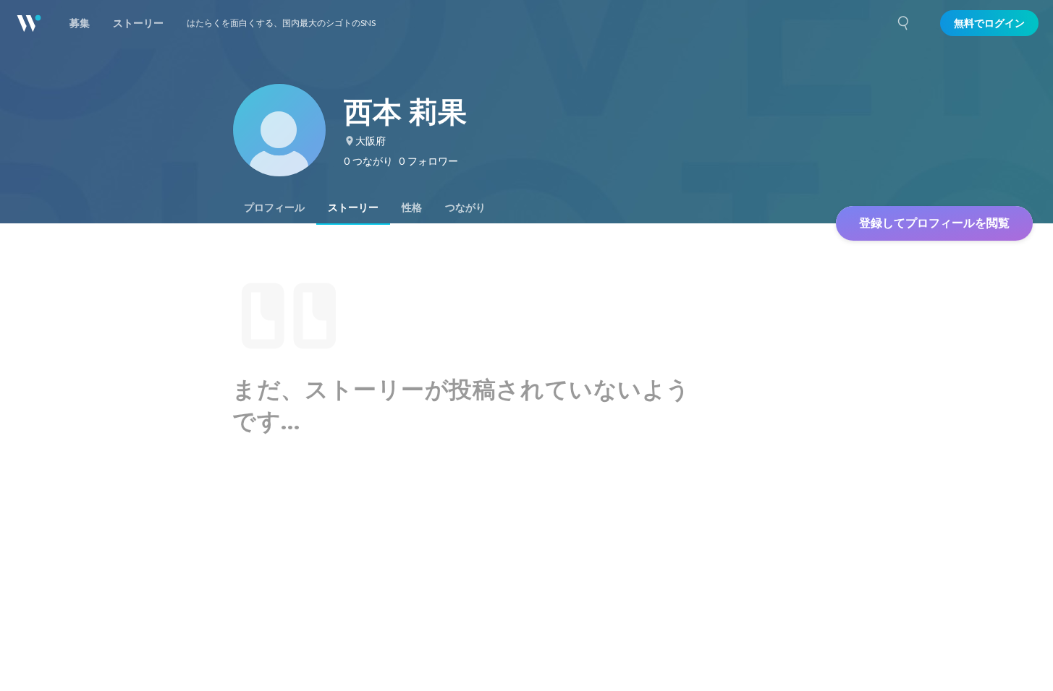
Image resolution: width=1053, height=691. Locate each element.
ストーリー (353, 207)
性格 (412, 207)
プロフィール (274, 207)
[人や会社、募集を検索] (903, 23)
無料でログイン (989, 23)
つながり (465, 207)
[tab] (274, 207)
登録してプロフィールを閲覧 (934, 223)
